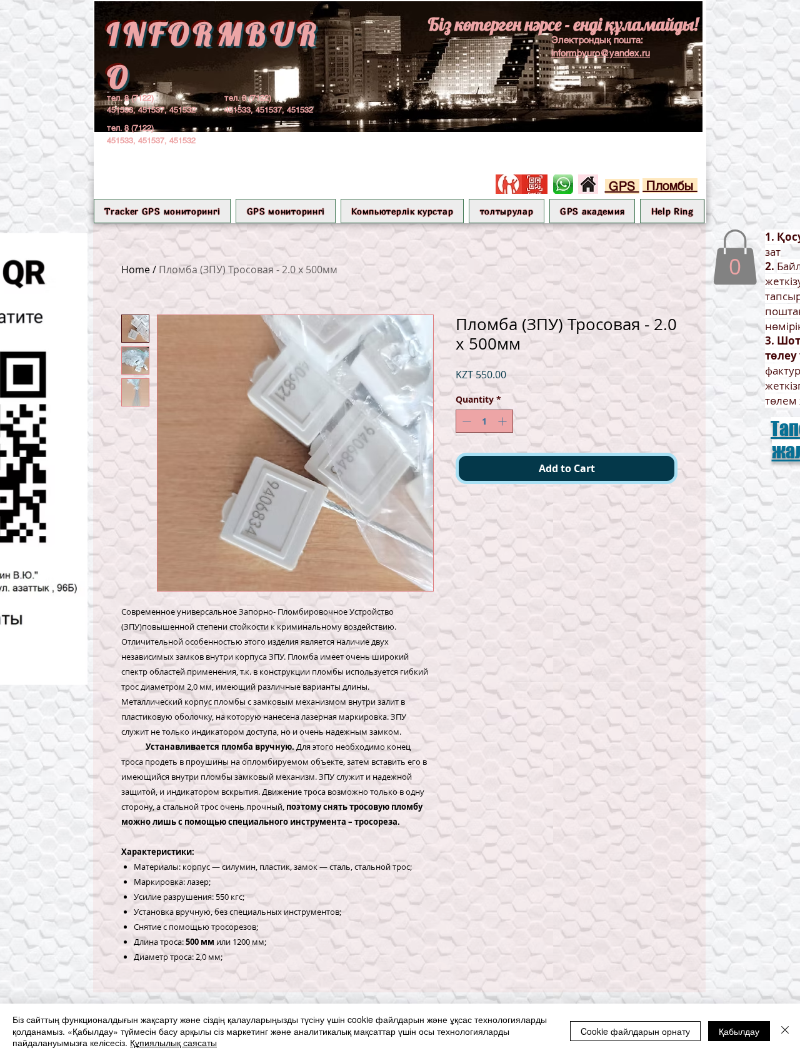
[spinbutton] (484, 421)
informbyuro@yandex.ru (600, 53)
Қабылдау (739, 1031)
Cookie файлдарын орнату (635, 1031)
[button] (286, 211)
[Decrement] (465, 421)
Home (135, 269)
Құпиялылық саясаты (173, 1042)
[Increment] (503, 421)
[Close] (785, 1031)
